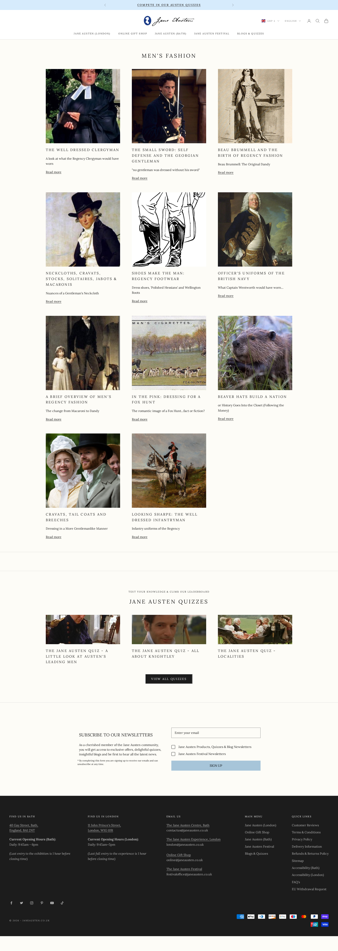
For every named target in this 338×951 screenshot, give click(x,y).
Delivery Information (307, 846)
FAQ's (296, 882)
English (291, 21)
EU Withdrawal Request (309, 889)
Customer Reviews (305, 825)
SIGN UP (216, 765)
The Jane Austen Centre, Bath (187, 825)
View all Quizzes (169, 679)
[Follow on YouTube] (52, 903)
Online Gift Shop (132, 33)
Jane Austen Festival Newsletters (202, 754)
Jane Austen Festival (211, 33)
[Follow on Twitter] (21, 903)
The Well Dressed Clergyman (82, 150)
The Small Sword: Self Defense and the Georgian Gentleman (165, 155)
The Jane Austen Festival (184, 869)
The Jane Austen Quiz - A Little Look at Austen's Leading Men (77, 656)
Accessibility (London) (308, 875)
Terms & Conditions (306, 832)
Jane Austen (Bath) (170, 33)
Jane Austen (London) (92, 33)
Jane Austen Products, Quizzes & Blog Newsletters (214, 747)
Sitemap (298, 861)
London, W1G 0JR (100, 830)
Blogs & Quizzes (250, 33)
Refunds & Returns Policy (310, 853)
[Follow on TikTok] (62, 903)
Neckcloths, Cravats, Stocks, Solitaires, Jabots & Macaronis (81, 279)
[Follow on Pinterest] (42, 903)
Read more (53, 172)
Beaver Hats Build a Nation (252, 396)
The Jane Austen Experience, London (193, 839)
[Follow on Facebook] (11, 903)
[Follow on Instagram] (32, 903)
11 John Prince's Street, (104, 825)
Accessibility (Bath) (305, 868)
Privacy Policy (302, 839)
